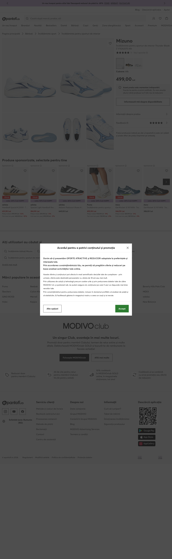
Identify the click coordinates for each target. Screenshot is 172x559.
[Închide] (127, 248)
